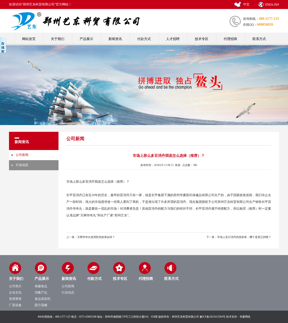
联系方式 (259, 39)
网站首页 (29, 39)
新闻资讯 (115, 39)
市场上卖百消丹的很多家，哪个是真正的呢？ (244, 237)
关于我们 (57, 39)
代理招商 (230, 39)
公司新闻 (22, 155)
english (272, 4)
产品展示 (86, 39)
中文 (246, 4)
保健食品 (41, 286)
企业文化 (15, 292)
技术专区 (201, 39)
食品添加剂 (42, 299)
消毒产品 (41, 292)
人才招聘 (173, 39)
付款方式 (144, 39)
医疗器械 (41, 305)
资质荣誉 (15, 299)
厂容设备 (15, 305)
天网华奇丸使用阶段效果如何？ (96, 237)
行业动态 (22, 165)
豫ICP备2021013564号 (212, 316)
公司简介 (15, 286)
